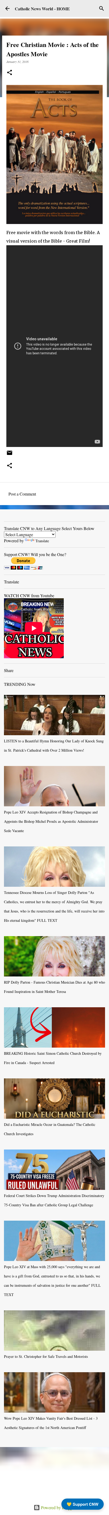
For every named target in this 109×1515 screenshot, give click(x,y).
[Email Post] (9, 455)
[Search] (101, 8)
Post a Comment (22, 494)
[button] (9, 72)
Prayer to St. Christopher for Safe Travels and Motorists (46, 1356)
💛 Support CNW (82, 1504)
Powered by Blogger (57, 1507)
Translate (42, 540)
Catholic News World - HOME (42, 9)
